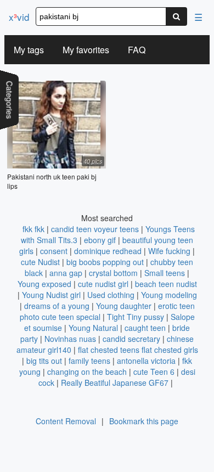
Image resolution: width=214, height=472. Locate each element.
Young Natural (93, 327)
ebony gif (100, 239)
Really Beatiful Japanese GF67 (114, 382)
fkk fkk (33, 228)
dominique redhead (108, 250)
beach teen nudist (166, 283)
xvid (19, 17)
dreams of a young (56, 305)
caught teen (145, 327)
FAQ (136, 49)
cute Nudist (40, 261)
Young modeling (169, 294)
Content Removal (66, 420)
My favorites (86, 49)
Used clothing (110, 294)
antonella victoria (146, 360)
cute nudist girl (103, 283)
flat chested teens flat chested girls (138, 349)
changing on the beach (87, 371)
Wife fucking (169, 250)
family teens (89, 360)
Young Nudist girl (51, 294)
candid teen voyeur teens (95, 228)
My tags (29, 49)
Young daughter (123, 305)
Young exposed (44, 283)
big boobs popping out (105, 261)
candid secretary (131, 338)
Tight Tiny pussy (135, 316)
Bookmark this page (143, 420)
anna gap (65, 272)
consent (53, 250)
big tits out (44, 360)
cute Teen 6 (153, 371)
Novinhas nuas (70, 338)
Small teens (164, 272)
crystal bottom (113, 272)
